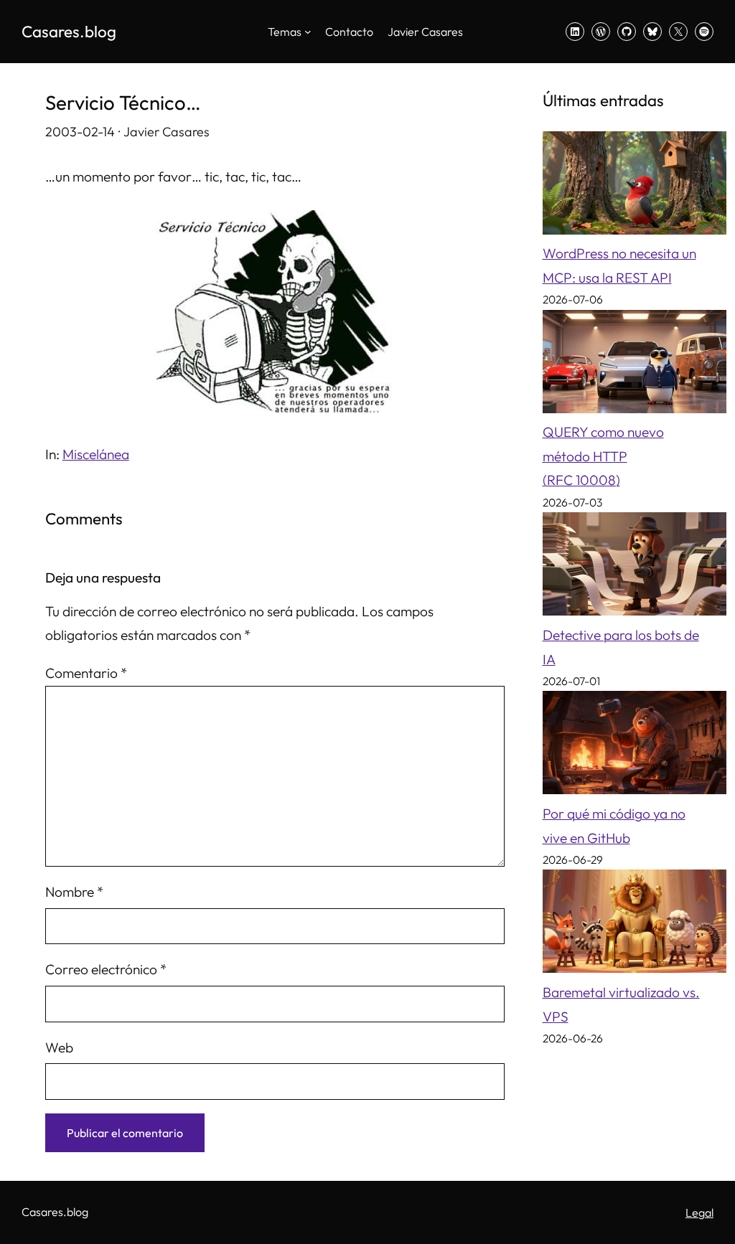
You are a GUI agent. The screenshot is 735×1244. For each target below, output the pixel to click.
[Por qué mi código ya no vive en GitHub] (634, 746)
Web (59, 1047)
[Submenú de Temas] (308, 31)
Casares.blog (69, 32)
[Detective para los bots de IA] (634, 567)
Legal (699, 1212)
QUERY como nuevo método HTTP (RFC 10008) (603, 456)
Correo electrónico (106, 969)
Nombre (74, 891)
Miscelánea (95, 454)
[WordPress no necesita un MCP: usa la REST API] (634, 186)
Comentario (86, 673)
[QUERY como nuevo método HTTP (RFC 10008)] (634, 365)
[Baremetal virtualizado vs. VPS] (634, 925)
